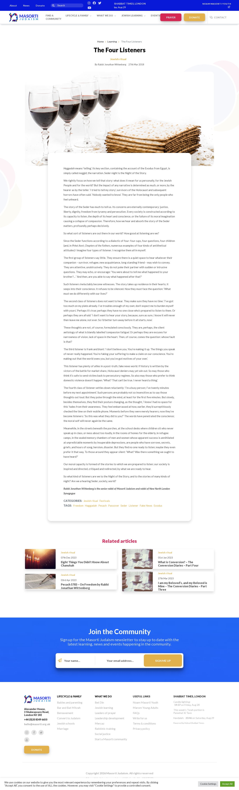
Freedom (78, 505)
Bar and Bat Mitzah (68, 707)
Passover (113, 505)
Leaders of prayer (105, 713)
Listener (133, 505)
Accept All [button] (227, 783)
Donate (40, 5)
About (13, 5)
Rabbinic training (105, 728)
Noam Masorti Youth (216, 3)
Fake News (146, 505)
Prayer (170, 17)
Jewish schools (66, 723)
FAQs (136, 713)
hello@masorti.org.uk (37, 724)
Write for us (140, 718)
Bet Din (99, 702)
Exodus (158, 505)
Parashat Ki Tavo (182, 712)
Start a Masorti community (111, 739)
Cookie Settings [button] (208, 783)
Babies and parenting (69, 702)
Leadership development (109, 718)
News (26, 5)
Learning (112, 41)
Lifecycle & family (77, 15)
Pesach (102, 505)
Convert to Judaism (68, 718)
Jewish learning (132, 15)
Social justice (102, 733)
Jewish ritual (90, 500)
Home (100, 41)
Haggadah (91, 505)
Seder (124, 505)
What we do (105, 15)
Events (155, 15)
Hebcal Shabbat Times (194, 723)
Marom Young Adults (145, 707)
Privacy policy (141, 728)
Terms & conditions (144, 723)
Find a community (53, 17)
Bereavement (65, 713)
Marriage (62, 728)
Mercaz (99, 723)
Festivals (104, 500)
